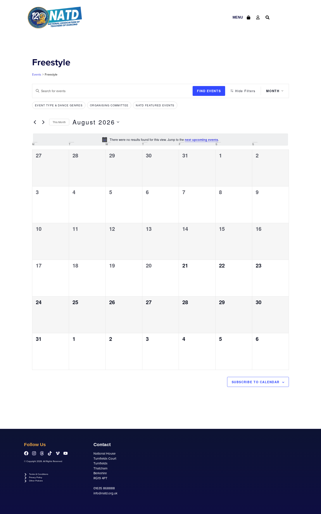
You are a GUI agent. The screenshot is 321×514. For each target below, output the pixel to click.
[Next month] (43, 122)
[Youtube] (65, 453)
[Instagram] (34, 453)
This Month (59, 122)
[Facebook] (26, 453)
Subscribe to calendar (256, 381)
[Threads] (42, 453)
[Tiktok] (50, 453)
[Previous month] (34, 122)
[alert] (160, 139)
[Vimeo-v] (57, 453)
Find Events (209, 91)
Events (36, 74)
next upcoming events (201, 139)
